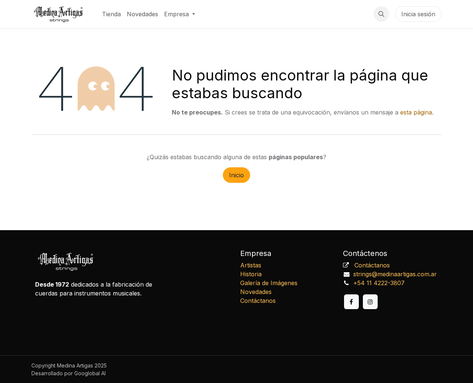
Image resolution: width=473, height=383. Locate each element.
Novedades (256, 291)
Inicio (236, 175)
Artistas (250, 265)
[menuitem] (111, 14)
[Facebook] (351, 301)
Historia (251, 274)
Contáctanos (258, 300)
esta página (416, 112)
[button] (381, 14)
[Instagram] (370, 301)
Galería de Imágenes (268, 283)
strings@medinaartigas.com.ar (395, 274)
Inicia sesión (418, 14)
